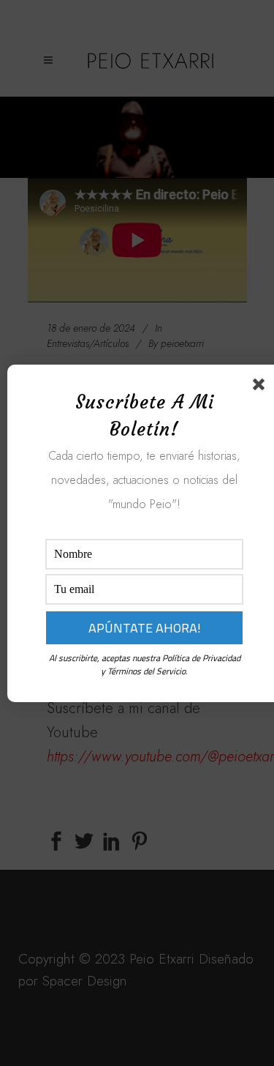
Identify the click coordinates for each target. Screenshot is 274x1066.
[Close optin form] (261, 387)
